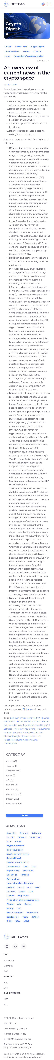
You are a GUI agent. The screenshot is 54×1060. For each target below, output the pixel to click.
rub (19, 904)
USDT (26, 921)
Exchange (12, 875)
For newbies (13, 879)
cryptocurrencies (15, 845)
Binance (10, 789)
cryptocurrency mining (24, 729)
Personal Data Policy (15, 1034)
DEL (34, 866)
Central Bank (21, 47)
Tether (35, 917)
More (25, 815)
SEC (19, 908)
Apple (9, 775)
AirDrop (10, 761)
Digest (26, 51)
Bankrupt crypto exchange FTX (25, 718)
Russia (28, 904)
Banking (10, 785)
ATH (8, 780)
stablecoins (12, 917)
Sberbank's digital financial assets (20, 736)
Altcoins (10, 766)
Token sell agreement (15, 1028)
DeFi (25, 866)
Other (22, 891)
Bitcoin (8, 47)
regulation (23, 895)
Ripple (10, 904)
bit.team (12, 84)
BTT (9, 841)
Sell (6, 988)
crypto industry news (17, 862)
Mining (10, 887)
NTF (37, 887)
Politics (10, 895)
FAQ (6, 971)
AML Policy (10, 1023)
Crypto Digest (37, 47)
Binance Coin (12, 794)
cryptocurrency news (18, 854)
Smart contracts (15, 912)
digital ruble (13, 870)
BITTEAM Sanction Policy (17, 1039)
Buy (6, 982)
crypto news (13, 866)
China (18, 841)
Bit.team (27, 709)
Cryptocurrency (12, 51)
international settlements (20, 883)
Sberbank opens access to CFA (27, 732)
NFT (29, 887)
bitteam (22, 837)
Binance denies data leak (29, 721)
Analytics (10, 771)
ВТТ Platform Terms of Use (18, 1018)
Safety (10, 908)
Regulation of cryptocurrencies (28, 56)
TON (9, 921)
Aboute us (9, 960)
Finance (37, 51)
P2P (31, 891)
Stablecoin (32, 912)
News (7, 56)
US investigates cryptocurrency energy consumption (22, 740)
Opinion (11, 891)
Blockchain (11, 803)
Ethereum (28, 870)
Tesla (25, 917)
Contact (8, 966)
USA (17, 921)
